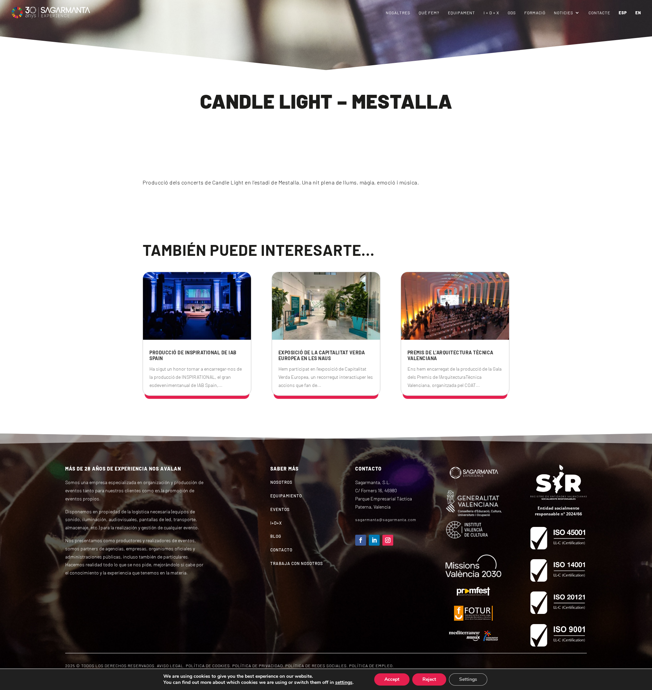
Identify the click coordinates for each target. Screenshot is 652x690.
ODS (512, 12)
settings (343, 682)
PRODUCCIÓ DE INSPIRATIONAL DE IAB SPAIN (193, 355)
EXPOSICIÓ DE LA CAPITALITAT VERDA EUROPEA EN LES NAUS (321, 355)
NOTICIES (563, 12)
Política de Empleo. (371, 665)
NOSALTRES (398, 12)
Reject (429, 679)
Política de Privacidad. (258, 665)
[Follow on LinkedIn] (374, 540)
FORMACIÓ (534, 12)
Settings (468, 679)
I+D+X (276, 522)
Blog (275, 536)
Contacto (281, 549)
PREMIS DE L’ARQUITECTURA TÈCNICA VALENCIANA (450, 355)
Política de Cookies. (208, 665)
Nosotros (281, 482)
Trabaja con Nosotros (296, 563)
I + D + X (491, 12)
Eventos (280, 509)
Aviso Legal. (171, 665)
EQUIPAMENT (461, 12)
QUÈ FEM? (429, 12)
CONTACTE (599, 12)
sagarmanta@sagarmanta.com (385, 519)
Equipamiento (286, 495)
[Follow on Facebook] (360, 540)
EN (638, 12)
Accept (391, 679)
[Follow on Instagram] (387, 540)
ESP (623, 12)
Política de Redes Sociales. (316, 665)
